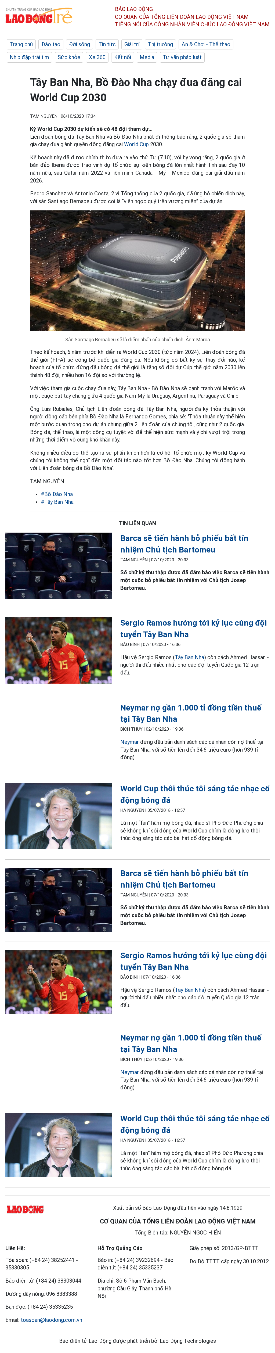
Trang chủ (21, 44)
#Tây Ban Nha (57, 502)
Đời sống (79, 44)
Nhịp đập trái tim (29, 57)
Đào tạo (50, 44)
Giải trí (131, 44)
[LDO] (58, 567)
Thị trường (160, 44)
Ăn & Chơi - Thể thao (206, 44)
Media (147, 57)
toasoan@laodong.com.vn (51, 1320)
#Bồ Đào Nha (57, 494)
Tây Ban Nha (189, 657)
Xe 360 (97, 57)
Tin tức (107, 44)
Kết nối (122, 57)
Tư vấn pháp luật (182, 57)
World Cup (136, 144)
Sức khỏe (69, 57)
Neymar (129, 742)
